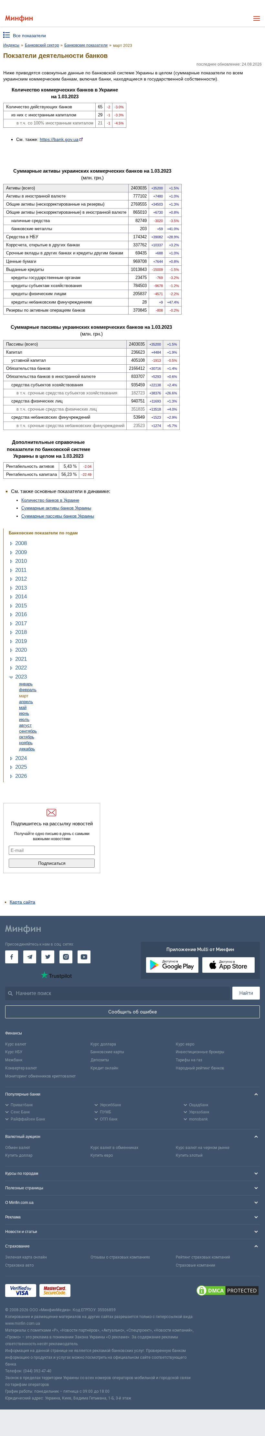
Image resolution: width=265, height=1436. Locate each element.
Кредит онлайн (104, 1068)
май (22, 707)
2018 (21, 632)
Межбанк (13, 1060)
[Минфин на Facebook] (11, 956)
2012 (21, 579)
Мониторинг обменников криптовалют (40, 1076)
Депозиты (99, 1060)
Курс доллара (103, 1044)
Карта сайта (22, 902)
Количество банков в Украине (50, 500)
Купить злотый (189, 1155)
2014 (21, 597)
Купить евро (101, 1155)
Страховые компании (195, 1265)
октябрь (26, 736)
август (25, 725)
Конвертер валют (21, 1068)
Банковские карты (107, 1052)
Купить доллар (18, 1155)
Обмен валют (17, 1147)
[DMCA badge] (227, 1291)
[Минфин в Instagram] (65, 956)
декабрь (27, 748)
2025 (21, 767)
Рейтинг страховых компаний (203, 1257)
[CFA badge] (88, 1292)
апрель (26, 701)
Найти (246, 993)
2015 (21, 606)
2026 (21, 776)
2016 (21, 614)
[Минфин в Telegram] (29, 956)
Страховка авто (19, 1265)
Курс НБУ (13, 1052)
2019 (21, 641)
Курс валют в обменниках (114, 1147)
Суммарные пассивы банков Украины (57, 516)
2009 (21, 552)
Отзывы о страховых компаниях (120, 1257)
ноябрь (26, 742)
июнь (24, 713)
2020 (21, 650)
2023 (21, 677)
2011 (20, 570)
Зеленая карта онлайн (26, 1257)
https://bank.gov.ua (59, 139)
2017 (21, 623)
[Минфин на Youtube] (84, 956)
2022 (21, 668)
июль (24, 719)
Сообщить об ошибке (132, 1011)
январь (26, 683)
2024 (21, 758)
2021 (21, 659)
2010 (21, 561)
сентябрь (28, 731)
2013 (21, 588)
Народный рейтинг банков (200, 1068)
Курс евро (185, 1044)
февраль (28, 689)
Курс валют (15, 1044)
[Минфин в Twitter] (47, 956)
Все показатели (29, 35)
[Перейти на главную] (19, 19)
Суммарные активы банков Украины (56, 508)
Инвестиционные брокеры (200, 1052)
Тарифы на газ (189, 1060)
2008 (21, 543)
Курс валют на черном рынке (202, 1147)
